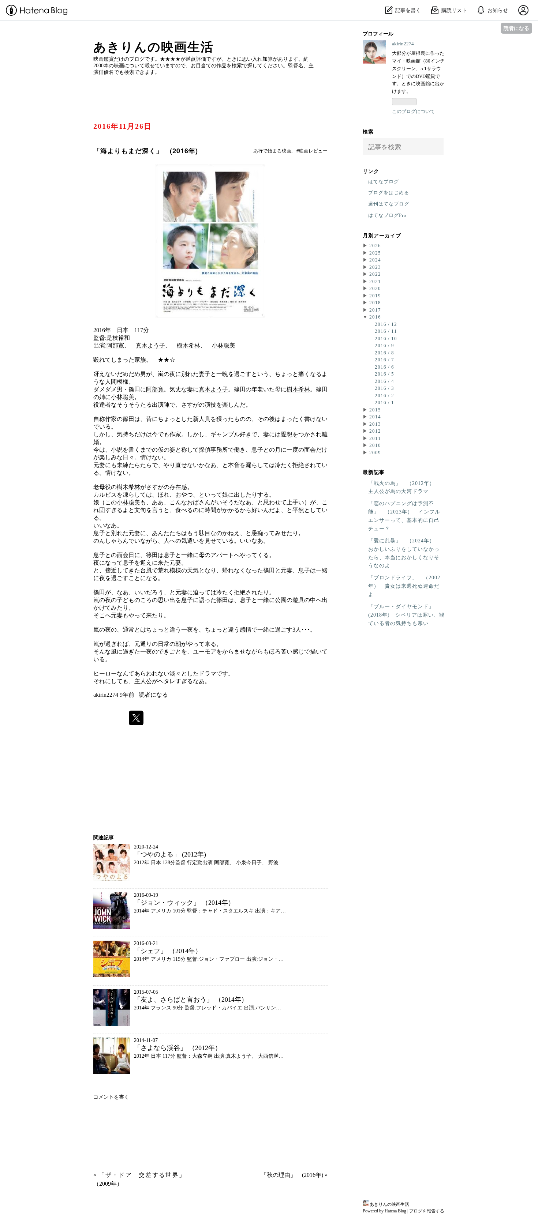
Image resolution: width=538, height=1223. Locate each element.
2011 (375, 438)
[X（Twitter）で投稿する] (136, 718)
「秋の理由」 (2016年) (294, 1175)
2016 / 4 (384, 381)
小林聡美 (223, 345)
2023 (375, 267)
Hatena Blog (395, 1210)
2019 (375, 295)
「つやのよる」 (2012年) (170, 854)
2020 (375, 288)
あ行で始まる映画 (272, 151)
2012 (375, 431)
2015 (375, 410)
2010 (375, 445)
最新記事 (374, 471)
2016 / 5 (384, 374)
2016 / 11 (386, 331)
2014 (375, 416)
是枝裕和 (118, 338)
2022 (375, 274)
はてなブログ (383, 181)
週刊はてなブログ (388, 204)
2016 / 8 (384, 352)
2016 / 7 (384, 359)
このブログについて (413, 111)
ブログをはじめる (388, 192)
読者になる (516, 28)
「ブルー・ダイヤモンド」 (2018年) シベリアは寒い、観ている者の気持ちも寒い (406, 614)
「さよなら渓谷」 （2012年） (177, 1047)
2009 (375, 452)
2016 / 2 (384, 395)
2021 (375, 281)
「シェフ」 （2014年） (168, 951)
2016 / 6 (384, 367)
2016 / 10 (386, 338)
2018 (375, 302)
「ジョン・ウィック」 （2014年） (184, 902)
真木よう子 (150, 345)
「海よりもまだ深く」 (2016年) (145, 150)
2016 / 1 (384, 402)
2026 (375, 245)
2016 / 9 (384, 345)
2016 (375, 317)
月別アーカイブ (382, 235)
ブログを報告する (426, 1210)
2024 (375, 260)
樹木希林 (188, 345)
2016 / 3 (384, 388)
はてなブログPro (387, 215)
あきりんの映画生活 (153, 47)
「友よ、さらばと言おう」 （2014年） (191, 999)
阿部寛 (115, 345)
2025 (375, 253)
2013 (375, 424)
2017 (375, 310)
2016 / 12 (386, 324)
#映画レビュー (312, 151)
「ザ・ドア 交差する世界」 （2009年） (139, 1179)
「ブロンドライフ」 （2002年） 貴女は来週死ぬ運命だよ (404, 586)
